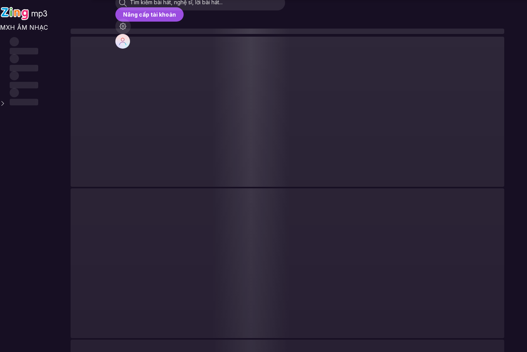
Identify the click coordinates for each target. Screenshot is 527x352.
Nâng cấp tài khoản (149, 14)
